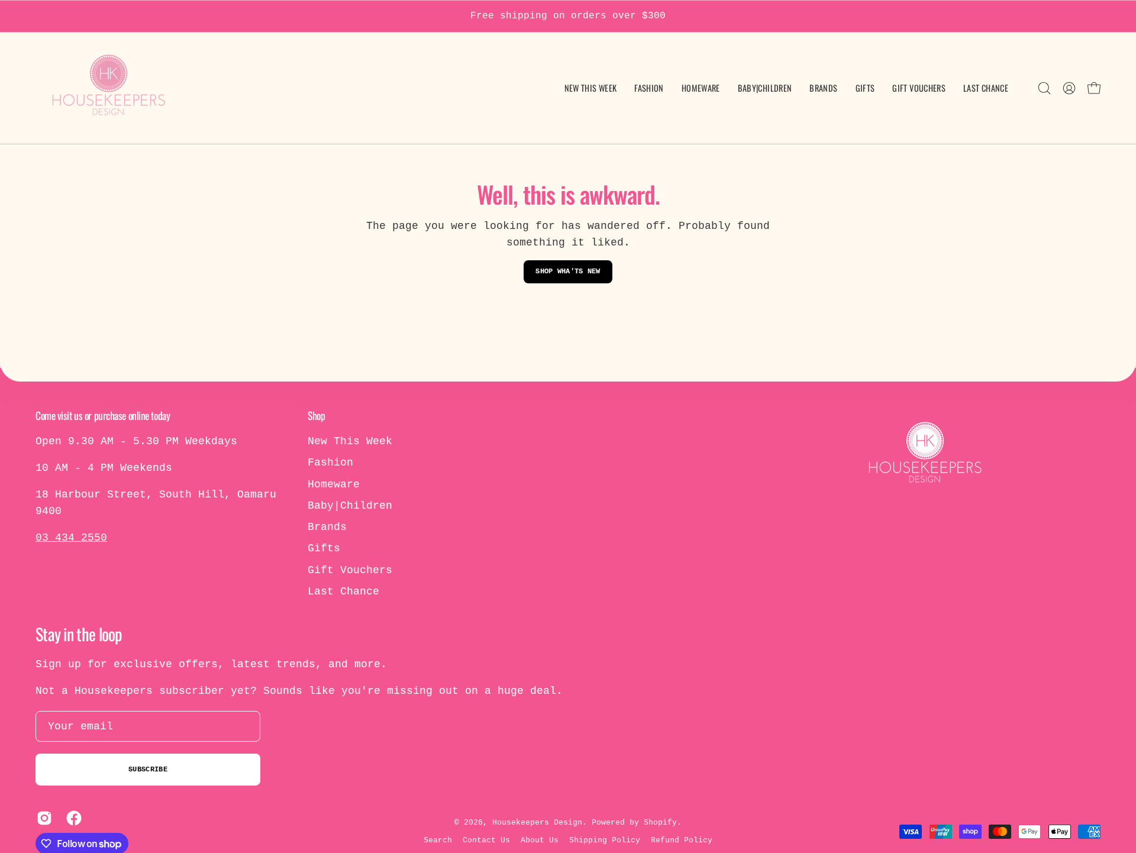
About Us (540, 840)
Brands (327, 527)
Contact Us (486, 840)
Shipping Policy (604, 840)
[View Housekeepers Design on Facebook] (72, 818)
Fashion (330, 462)
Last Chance (343, 591)
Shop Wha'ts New (568, 271)
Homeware (334, 484)
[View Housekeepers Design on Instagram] (43, 818)
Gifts (324, 548)
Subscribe (147, 769)
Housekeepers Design (537, 822)
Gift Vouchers (350, 570)
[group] (568, 16)
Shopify (660, 822)
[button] (765, 88)
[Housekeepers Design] (109, 88)
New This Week (350, 441)
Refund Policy (681, 840)
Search (438, 840)
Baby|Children (350, 506)
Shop (316, 415)
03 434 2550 (71, 538)
